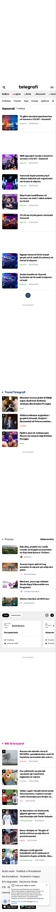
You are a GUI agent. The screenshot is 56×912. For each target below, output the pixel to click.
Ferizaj (34, 101)
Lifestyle (23, 781)
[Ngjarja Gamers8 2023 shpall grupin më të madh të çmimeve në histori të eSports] (10, 260)
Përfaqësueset (26, 820)
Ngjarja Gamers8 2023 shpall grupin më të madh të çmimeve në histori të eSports (36, 257)
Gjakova (45, 101)
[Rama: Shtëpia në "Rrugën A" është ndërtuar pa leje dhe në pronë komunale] (10, 836)
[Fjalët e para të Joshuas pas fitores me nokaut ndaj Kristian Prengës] (10, 439)
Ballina (5, 94)
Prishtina (6, 101)
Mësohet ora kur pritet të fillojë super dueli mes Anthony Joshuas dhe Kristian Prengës (36, 400)
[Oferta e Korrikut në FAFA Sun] (10, 601)
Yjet (21, 801)
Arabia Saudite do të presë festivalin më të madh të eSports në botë (36, 277)
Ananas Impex (30, 574)
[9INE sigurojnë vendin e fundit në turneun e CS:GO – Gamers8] (10, 161)
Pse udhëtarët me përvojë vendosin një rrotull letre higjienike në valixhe (32, 774)
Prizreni (17, 101)
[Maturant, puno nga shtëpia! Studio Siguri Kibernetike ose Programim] (10, 584)
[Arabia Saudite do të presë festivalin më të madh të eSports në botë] (10, 280)
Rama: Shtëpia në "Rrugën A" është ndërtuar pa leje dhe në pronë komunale (34, 833)
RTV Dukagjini (9, 881)
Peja (26, 101)
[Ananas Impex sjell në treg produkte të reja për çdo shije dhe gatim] (10, 566)
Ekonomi (40, 94)
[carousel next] (52, 615)
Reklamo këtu (47, 539)
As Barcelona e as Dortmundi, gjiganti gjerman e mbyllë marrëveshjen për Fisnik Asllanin (36, 813)
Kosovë (23, 761)
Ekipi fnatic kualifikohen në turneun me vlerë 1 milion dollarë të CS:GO (36, 198)
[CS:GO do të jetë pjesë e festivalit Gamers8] (10, 221)
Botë (28, 94)
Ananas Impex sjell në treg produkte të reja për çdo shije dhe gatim (36, 567)
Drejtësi (23, 426)
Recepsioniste (11, 632)
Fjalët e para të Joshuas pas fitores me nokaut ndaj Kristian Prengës (36, 436)
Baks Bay (28, 557)
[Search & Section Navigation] (52, 87)
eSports (23, 123)
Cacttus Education (31, 591)
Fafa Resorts (29, 603)
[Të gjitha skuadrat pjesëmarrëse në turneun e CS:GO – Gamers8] (10, 122)
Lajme (17, 94)
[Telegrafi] (28, 87)
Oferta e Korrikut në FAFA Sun (34, 599)
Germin (6, 892)
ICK (4, 887)
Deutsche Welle (28, 881)
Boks (22, 408)
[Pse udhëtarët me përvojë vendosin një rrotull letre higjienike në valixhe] (10, 777)
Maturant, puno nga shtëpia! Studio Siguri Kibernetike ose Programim (34, 584)
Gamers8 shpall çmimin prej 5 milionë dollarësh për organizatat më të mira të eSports (36, 178)
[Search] (4, 87)
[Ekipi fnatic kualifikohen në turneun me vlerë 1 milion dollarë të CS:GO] (10, 201)
